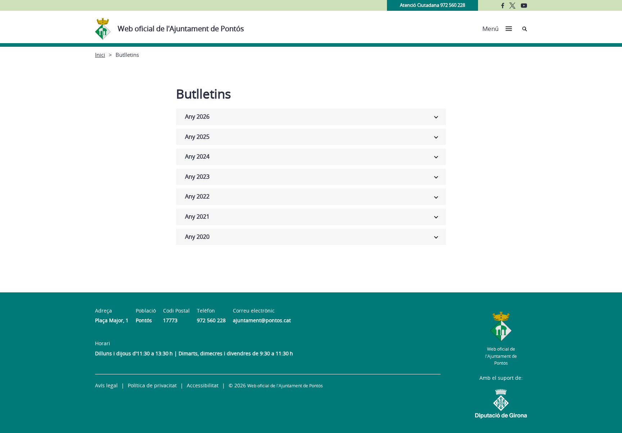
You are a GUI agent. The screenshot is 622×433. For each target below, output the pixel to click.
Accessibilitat (202, 385)
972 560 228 (211, 320)
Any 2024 (197, 156)
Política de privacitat (152, 385)
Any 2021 (197, 216)
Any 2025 (197, 137)
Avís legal (106, 385)
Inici (100, 54)
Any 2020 (197, 237)
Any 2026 (197, 116)
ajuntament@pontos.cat (262, 320)
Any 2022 (197, 196)
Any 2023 (197, 177)
